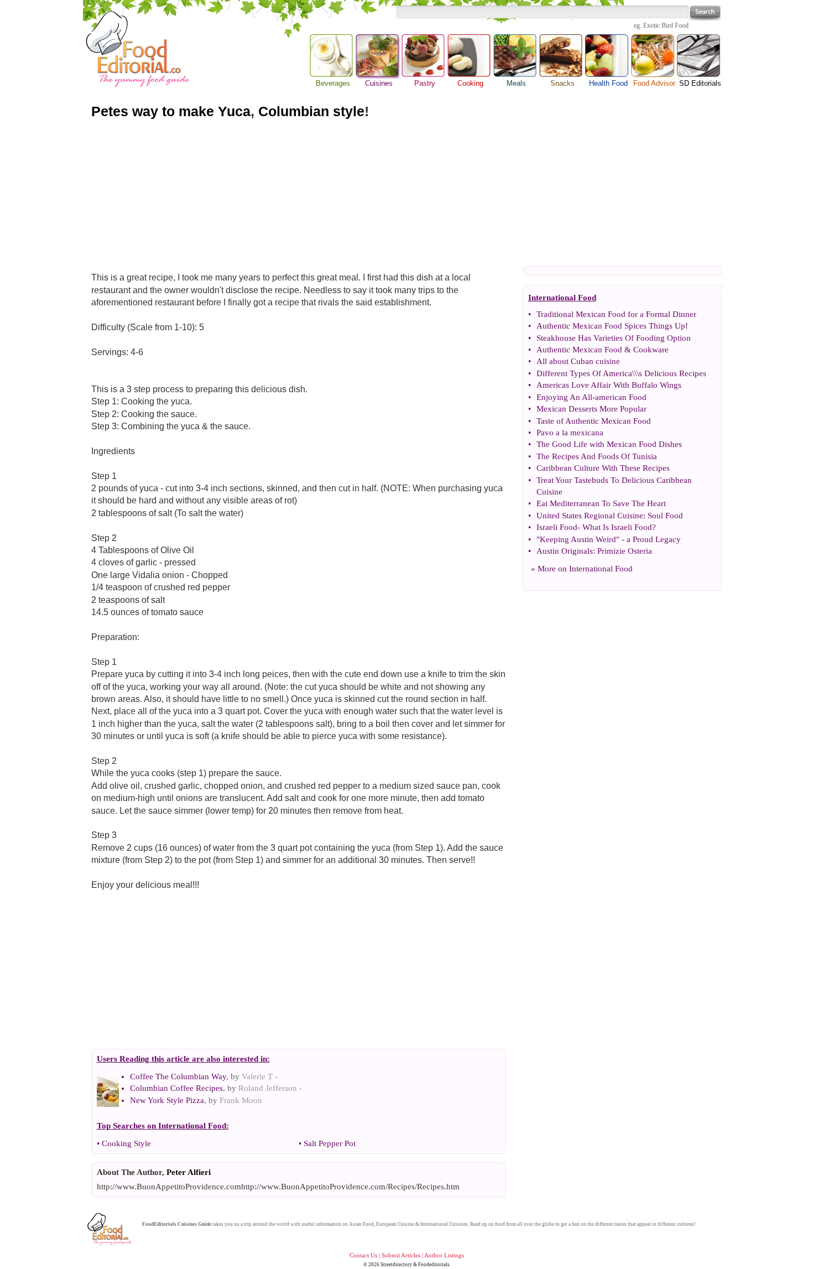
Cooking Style (126, 1143)
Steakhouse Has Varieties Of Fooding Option (613, 338)
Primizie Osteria (624, 551)
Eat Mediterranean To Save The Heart (601, 503)
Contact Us (363, 1255)
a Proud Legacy (654, 539)
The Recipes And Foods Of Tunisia (596, 456)
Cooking (470, 83)
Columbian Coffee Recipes (176, 1088)
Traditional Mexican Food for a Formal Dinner (616, 314)
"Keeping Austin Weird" (577, 539)
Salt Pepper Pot (330, 1143)
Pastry (424, 83)
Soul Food (665, 515)
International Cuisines (444, 1224)
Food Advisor (654, 83)
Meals (516, 83)
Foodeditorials (434, 1264)
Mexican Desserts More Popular (591, 408)
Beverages (333, 83)
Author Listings (444, 1255)
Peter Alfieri (188, 1172)
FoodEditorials (159, 1224)
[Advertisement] (406, 192)
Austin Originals (564, 551)
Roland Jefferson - (270, 1088)
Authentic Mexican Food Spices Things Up (610, 325)
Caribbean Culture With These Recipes (603, 468)
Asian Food (361, 1224)
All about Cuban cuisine (578, 361)
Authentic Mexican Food (579, 349)
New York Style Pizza (167, 1100)
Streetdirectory (396, 1264)
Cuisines (379, 56)
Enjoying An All (564, 397)
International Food (601, 568)
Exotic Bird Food (666, 25)
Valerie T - (260, 1076)
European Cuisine (395, 1224)
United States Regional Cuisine (589, 515)
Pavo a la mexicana (569, 432)
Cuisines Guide (194, 1224)
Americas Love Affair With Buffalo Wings (608, 385)
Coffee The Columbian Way (178, 1076)
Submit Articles (401, 1255)
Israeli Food (556, 527)
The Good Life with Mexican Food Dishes (609, 444)
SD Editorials (700, 83)
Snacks (562, 83)
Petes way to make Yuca (171, 111)
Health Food (608, 83)
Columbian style (311, 111)
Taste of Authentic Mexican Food (593, 421)
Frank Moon (241, 1100)
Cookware (651, 349)
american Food (621, 397)
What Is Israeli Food (617, 527)
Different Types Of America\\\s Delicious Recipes (621, 373)
